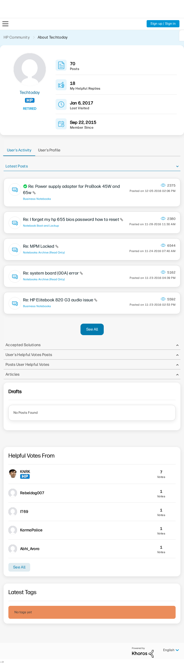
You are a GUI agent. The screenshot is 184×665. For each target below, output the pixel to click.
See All (92, 329)
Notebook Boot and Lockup (41, 225)
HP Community (17, 37)
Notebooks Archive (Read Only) (44, 252)
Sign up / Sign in (163, 24)
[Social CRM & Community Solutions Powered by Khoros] (143, 652)
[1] (181, 35)
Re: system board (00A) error (51, 273)
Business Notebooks (37, 199)
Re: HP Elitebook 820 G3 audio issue (58, 300)
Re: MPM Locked (39, 246)
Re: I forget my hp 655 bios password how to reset (71, 219)
